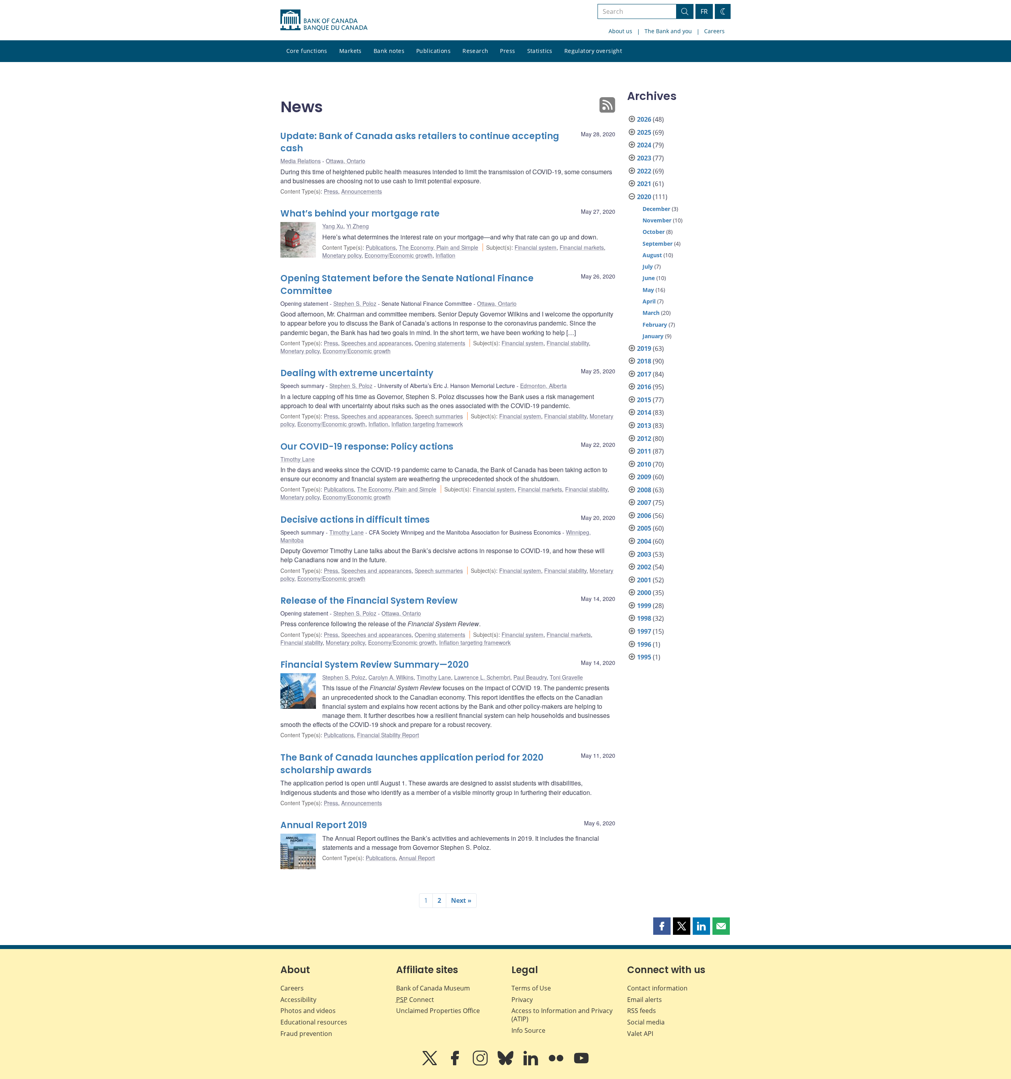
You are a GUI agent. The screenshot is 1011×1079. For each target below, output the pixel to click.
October (654, 231)
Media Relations (300, 161)
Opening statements (440, 343)
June (649, 278)
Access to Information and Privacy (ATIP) (562, 1014)
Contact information (657, 988)
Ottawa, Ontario (345, 161)
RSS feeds (641, 1010)
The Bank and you (668, 31)
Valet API (640, 1033)
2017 (644, 374)
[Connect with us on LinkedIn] (531, 1063)
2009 (644, 477)
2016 (644, 386)
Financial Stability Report (388, 735)
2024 (644, 145)
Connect (415, 999)
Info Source (528, 1030)
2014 (644, 412)
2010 (644, 464)
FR (704, 11)
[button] (662, 926)
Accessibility (298, 999)
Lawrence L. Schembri (482, 677)
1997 (644, 631)
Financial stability (568, 343)
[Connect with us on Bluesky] (506, 1063)
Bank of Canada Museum (433, 988)
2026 (644, 119)
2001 (644, 580)
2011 (644, 451)
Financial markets (582, 247)
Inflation (445, 255)
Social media (646, 1022)
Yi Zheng (357, 226)
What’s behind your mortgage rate (360, 213)
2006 (644, 515)
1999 (644, 605)
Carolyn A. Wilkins (390, 677)
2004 (644, 541)
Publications (433, 51)
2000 (644, 592)
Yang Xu (332, 226)
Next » (461, 900)
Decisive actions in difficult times (355, 520)
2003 (644, 554)
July (648, 266)
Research (475, 51)
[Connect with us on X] (430, 1063)
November (657, 220)
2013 (644, 425)
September (658, 243)
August (652, 255)
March (651, 312)
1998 (644, 618)
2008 (644, 490)
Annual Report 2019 (323, 825)
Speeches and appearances (376, 343)
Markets (350, 51)
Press (507, 51)
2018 (644, 361)
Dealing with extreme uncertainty (356, 373)
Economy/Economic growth (398, 255)
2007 (644, 502)
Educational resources (313, 1022)
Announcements (361, 191)
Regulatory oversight (593, 51)
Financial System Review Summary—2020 (374, 665)
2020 (644, 196)
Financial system (535, 247)
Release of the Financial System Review (369, 601)
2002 (644, 567)
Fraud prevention (306, 1033)
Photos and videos (308, 1010)
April (649, 301)
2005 (644, 528)
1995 (644, 657)
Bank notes (389, 51)
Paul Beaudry (530, 677)
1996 (644, 644)
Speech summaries (439, 416)
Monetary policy (341, 255)
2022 (644, 171)
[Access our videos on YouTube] (581, 1063)
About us (620, 31)
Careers (714, 31)
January (653, 336)
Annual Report (417, 858)
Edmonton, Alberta (543, 386)
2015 (644, 399)
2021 (644, 183)
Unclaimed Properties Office (438, 1010)
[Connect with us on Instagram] (481, 1063)
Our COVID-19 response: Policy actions (366, 447)
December (656, 209)
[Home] (323, 20)
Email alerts (644, 999)
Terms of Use (531, 988)
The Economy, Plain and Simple (438, 247)
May (648, 290)
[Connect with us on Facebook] (455, 1063)
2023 (644, 158)
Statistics (539, 51)
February (655, 324)
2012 (644, 438)
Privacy (522, 999)
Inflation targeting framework (427, 424)
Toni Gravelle (566, 677)
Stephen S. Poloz (354, 303)
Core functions (306, 51)
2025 (644, 132)
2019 (644, 348)
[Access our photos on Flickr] (556, 1063)
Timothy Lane (297, 459)
